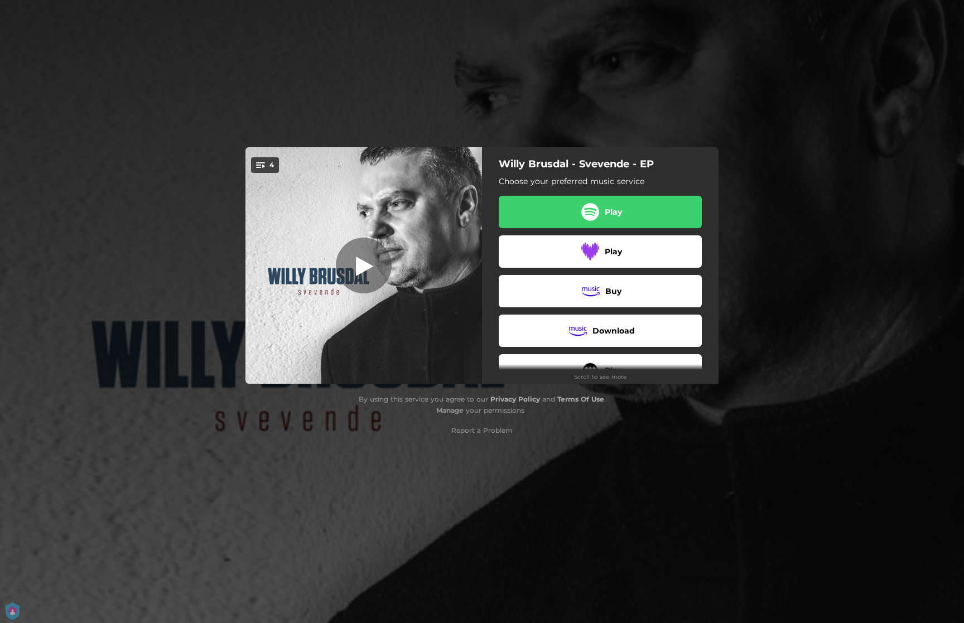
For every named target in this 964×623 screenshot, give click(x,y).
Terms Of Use (580, 399)
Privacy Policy (515, 399)
